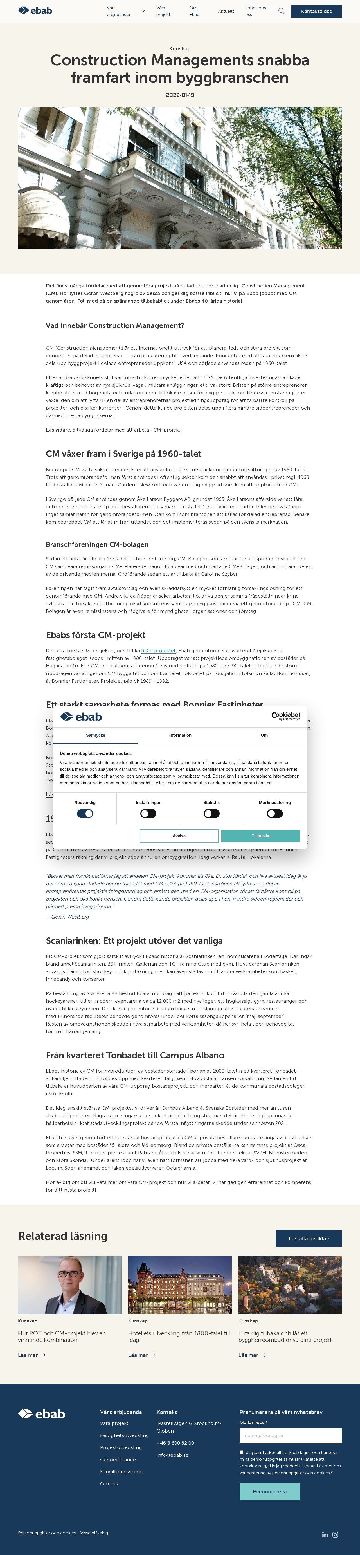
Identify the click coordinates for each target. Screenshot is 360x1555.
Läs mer (28, 1355)
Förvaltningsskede (121, 1472)
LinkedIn (327, 1535)
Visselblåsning (94, 1533)
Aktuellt (226, 11)
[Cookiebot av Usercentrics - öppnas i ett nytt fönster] (275, 716)
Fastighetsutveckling (124, 1435)
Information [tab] (180, 735)
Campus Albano (180, 1108)
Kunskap (180, 49)
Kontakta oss (316, 11)
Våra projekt (114, 1423)
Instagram (337, 1535)
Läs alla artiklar (309, 1238)
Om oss (109, 1484)
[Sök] (281, 11)
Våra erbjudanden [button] (119, 11)
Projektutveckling (121, 1447)
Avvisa (179, 836)
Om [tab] (264, 735)
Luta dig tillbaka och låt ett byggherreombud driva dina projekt (285, 1336)
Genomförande (118, 1459)
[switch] (148, 813)
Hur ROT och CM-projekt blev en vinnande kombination (62, 1336)
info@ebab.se (172, 1455)
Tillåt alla (260, 836)
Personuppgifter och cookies (47, 1533)
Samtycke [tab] (95, 735)
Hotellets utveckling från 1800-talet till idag (179, 1336)
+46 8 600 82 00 (175, 1443)
